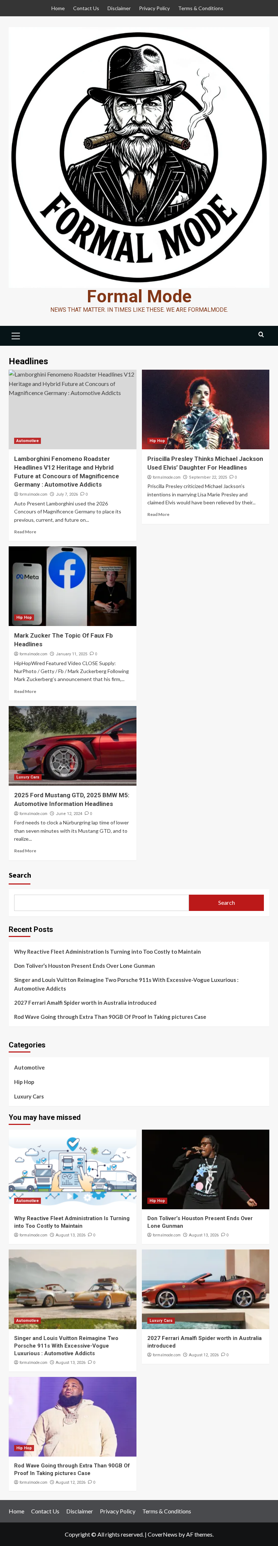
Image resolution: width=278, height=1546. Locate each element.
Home (58, 8)
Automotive (27, 440)
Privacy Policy (154, 8)
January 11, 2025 (71, 654)
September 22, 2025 (208, 477)
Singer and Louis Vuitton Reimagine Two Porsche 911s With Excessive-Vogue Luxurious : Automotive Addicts (126, 984)
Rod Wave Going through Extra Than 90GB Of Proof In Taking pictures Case (110, 1016)
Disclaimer (119, 8)
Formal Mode (139, 296)
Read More (25, 531)
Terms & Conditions (200, 8)
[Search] (261, 334)
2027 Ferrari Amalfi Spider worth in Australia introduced (85, 1002)
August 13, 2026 (70, 1235)
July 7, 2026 (67, 494)
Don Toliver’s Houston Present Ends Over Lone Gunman (84, 965)
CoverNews (162, 1534)
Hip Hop (157, 440)
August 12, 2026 (204, 1355)
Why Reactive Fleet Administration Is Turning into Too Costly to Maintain (107, 951)
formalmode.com (33, 494)
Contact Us (86, 8)
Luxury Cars (27, 777)
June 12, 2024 (69, 813)
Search (20, 874)
